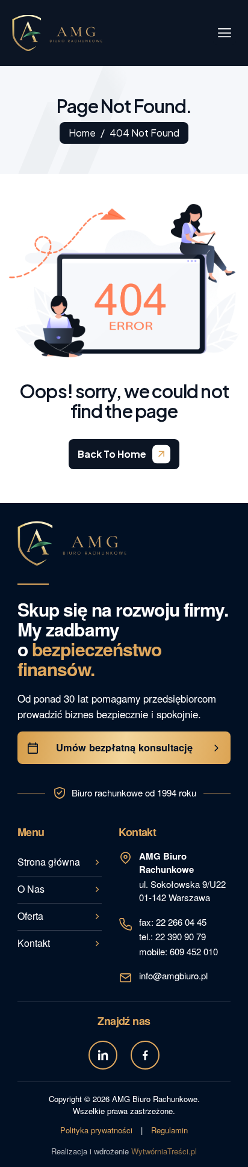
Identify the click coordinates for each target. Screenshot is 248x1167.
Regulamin (169, 1130)
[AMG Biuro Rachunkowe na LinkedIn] (102, 1055)
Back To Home (112, 454)
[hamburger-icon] (224, 33)
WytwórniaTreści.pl (164, 1151)
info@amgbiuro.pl (173, 975)
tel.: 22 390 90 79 (172, 936)
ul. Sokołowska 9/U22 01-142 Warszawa (182, 876)
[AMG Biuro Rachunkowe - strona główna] (71, 543)
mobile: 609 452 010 (178, 951)
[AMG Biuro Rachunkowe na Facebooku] (145, 1055)
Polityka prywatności (96, 1130)
